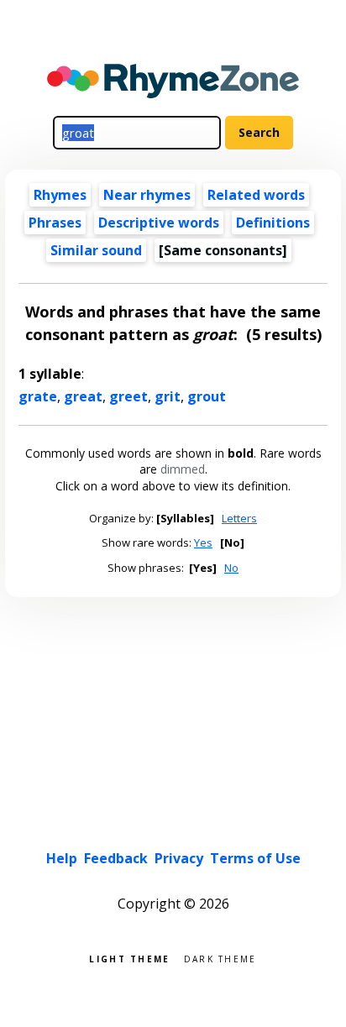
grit (168, 396)
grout (206, 396)
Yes (203, 542)
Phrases (55, 222)
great (83, 396)
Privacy (179, 858)
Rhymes (60, 195)
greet (128, 396)
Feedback (116, 858)
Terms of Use (255, 858)
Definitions (273, 222)
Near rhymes (147, 195)
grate (37, 396)
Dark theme (220, 958)
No (231, 567)
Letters (239, 518)
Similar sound (96, 250)
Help (61, 858)
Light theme (129, 958)
